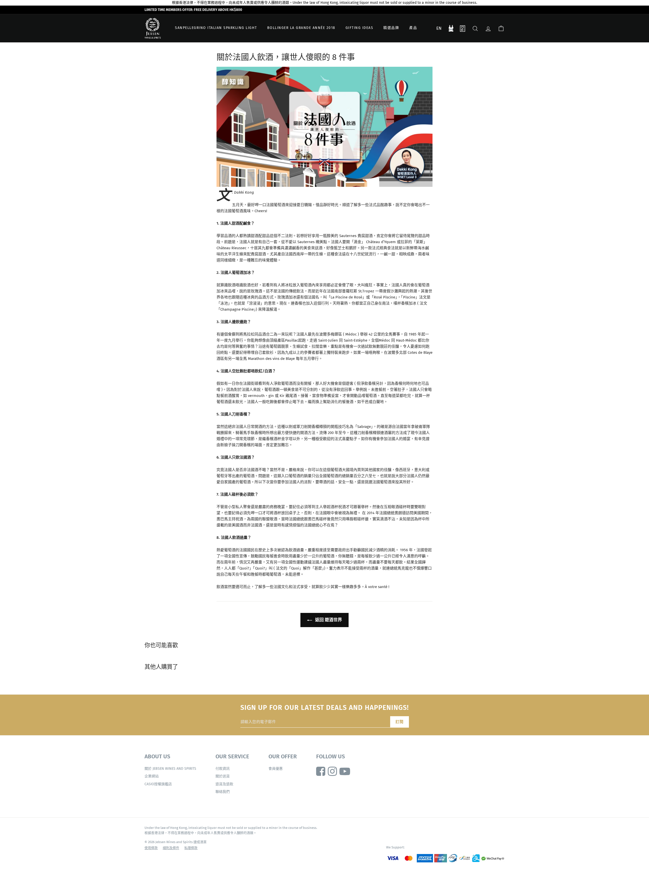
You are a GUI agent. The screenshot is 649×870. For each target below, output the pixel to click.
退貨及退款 (224, 784)
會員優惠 (275, 768)
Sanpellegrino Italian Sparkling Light (216, 28)
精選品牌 (391, 28)
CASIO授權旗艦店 (158, 784)
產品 (413, 28)
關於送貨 (222, 776)
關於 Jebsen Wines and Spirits (170, 768)
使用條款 (151, 848)
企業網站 (152, 776)
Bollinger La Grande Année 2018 (301, 28)
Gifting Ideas (359, 28)
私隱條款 (190, 848)
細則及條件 (171, 848)
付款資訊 (222, 768)
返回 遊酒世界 (328, 620)
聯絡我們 (222, 792)
